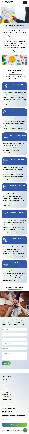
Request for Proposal (8, 394)
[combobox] (3, 343)
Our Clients (5, 384)
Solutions (4, 386)
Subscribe (14, 425)
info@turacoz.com (7, 403)
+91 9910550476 (6, 405)
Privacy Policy (6, 396)
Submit (6, 363)
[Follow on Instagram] (5, 412)
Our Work (4, 390)
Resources (5, 388)
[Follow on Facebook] (8, 412)
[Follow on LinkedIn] (3, 412)
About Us (4, 380)
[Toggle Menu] (25, 2)
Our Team (5, 382)
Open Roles (5, 392)
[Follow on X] (11, 412)
